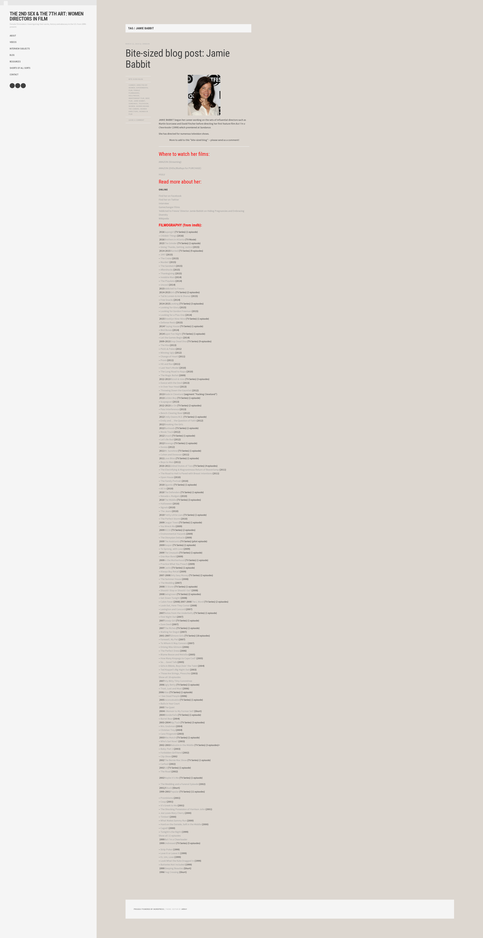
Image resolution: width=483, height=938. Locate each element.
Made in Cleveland (174, 394)
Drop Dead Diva (178, 341)
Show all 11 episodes (170, 835)
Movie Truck (166, 431)
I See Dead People (170, 696)
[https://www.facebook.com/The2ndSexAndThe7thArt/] (12, 85)
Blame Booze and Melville (174, 654)
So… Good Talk (168, 662)
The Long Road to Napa (173, 371)
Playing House (171, 326)
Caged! (164, 828)
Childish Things (168, 235)
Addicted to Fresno (174, 288)
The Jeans (165, 511)
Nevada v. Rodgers (170, 496)
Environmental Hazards (173, 533)
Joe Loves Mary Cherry (172, 812)
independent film (136, 98)
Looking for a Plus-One (172, 314)
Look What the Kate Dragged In (177, 860)
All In (163, 488)
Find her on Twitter (169, 199)
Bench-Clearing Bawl (171, 413)
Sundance (133, 103)
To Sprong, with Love (171, 548)
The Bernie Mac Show (175, 760)
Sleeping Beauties (173, 868)
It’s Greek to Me (168, 805)
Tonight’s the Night (170, 831)
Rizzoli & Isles (177, 379)
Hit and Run (166, 363)
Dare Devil (165, 624)
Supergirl (169, 231)
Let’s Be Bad (166, 439)
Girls (172, 292)
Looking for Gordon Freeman (175, 311)
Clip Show (165, 756)
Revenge (168, 443)
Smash (167, 435)
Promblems (166, 797)
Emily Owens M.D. (173, 416)
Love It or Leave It (169, 853)
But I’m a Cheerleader (175, 839)
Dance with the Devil (171, 382)
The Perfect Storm (170, 518)
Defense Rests (167, 322)
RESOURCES (15, 61)
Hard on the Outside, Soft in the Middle (180, 824)
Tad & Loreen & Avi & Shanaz (175, 296)
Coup (163, 801)
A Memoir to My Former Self (179, 711)
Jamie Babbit (139, 101)
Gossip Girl (169, 620)
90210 (167, 530)
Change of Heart (169, 356)
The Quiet (169, 707)
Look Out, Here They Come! (175, 605)
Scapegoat (166, 401)
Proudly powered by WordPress (149, 909)
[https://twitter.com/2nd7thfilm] (17, 85)
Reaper (168, 545)
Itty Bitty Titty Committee (178, 680)
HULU (162, 174)
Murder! (164, 262)
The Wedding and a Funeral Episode (179, 784)
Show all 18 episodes (170, 677)
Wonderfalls (170, 714)
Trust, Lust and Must (171, 688)
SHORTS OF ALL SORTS (20, 68)
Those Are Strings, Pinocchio (175, 673)
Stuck (169, 787)
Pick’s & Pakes (167, 348)
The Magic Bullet (169, 375)
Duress (164, 446)
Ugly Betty (170, 684)
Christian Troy (167, 729)
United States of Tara (181, 465)
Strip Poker (166, 849)
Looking (174, 303)
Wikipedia (164, 218)
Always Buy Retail (169, 571)
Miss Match (170, 737)
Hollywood (134, 95)
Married (174, 250)
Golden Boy (170, 397)
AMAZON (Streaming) (170, 161)
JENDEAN (146, 44)
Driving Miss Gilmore (171, 646)
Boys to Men (166, 462)
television (143, 103)
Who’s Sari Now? (169, 741)
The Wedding (167, 582)
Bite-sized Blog (136, 79)
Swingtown (170, 594)
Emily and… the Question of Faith (178, 420)
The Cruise (165, 258)
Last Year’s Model (169, 367)
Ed (165, 767)
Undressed (169, 843)
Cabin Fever (166, 601)
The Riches (170, 628)
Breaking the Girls (173, 424)
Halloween (166, 503)
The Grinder (170, 243)
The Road (165, 771)
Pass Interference (169, 409)
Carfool (164, 763)
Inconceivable (171, 699)
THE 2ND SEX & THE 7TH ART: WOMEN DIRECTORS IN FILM (46, 16)
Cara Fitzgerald (168, 733)
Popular (174, 791)
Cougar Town (171, 522)
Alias (166, 692)
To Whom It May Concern (173, 643)
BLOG (12, 55)
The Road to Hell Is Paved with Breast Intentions (186, 473)
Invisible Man (167, 277)
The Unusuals (171, 552)
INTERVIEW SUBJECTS (20, 48)
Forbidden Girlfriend (171, 752)
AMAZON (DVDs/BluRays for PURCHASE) (180, 168)
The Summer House (170, 579)
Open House (166, 477)
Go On (173, 405)
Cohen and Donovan (171, 454)
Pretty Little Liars (173, 514)
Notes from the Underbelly (178, 613)
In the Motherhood (174, 560)
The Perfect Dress (169, 650)
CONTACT (14, 74)
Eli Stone (169, 586)
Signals (164, 507)
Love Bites (169, 458)
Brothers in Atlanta (174, 239)
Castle (167, 567)
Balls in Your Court (170, 703)
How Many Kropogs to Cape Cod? (178, 658)
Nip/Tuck (175, 722)
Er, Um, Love (167, 857)
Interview (164, 203)
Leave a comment (136, 120)
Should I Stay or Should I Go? (175, 590)
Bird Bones (166, 330)
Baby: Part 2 (166, 748)
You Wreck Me (167, 526)
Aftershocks (166, 269)
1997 (163, 254)
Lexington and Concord (172, 609)
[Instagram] (23, 85)
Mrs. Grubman (167, 726)
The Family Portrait (170, 480)
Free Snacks (166, 299)
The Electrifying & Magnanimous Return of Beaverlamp (189, 469)
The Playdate (167, 280)
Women (132, 106)
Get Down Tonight (170, 597)
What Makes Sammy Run (173, 820)
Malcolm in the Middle (182, 745)
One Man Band (168, 556)
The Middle (170, 499)
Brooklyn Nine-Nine (174, 318)
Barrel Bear (166, 718)
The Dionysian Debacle (172, 537)
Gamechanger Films (169, 207)
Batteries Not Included (172, 864)
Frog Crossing (171, 872)
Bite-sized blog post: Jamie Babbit (178, 58)
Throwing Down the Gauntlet (175, 390)
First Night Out (168, 616)
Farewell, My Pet (169, 639)
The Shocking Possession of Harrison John (182, 809)
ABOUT (13, 35)
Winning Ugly (167, 352)
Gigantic (168, 484)
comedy (132, 85)
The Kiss (164, 345)
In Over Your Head (169, 386)
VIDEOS (13, 42)
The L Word (197, 601)
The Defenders (172, 492)
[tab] (6, 3)
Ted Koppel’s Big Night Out (174, 669)
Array (184, 909)
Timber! (164, 816)
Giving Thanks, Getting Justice (176, 247)
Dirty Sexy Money (179, 575)
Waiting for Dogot (169, 631)
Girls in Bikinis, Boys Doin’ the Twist (178, 665)
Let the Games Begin (171, 337)
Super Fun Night (172, 333)
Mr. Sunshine (170, 450)
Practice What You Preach (174, 563)
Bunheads (169, 428)
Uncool (164, 284)
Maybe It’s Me (171, 777)
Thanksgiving (167, 273)
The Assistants (171, 541)
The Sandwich (167, 265)
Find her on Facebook (170, 195)
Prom (163, 360)
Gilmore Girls (177, 635)
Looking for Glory (169, 307)
